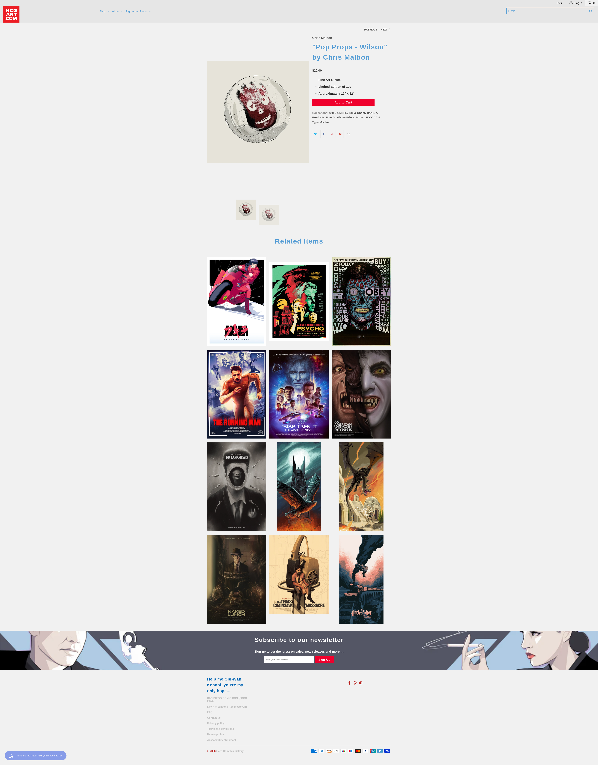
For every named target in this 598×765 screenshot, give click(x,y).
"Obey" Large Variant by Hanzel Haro (361, 301)
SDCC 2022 (372, 117)
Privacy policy (216, 723)
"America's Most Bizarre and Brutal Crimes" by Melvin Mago (299, 574)
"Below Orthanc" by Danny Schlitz (299, 486)
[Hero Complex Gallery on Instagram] (361, 683)
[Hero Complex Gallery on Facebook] (349, 683)
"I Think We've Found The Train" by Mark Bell (361, 579)
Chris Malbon (322, 38)
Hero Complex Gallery (229, 751)
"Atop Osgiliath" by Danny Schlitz (361, 486)
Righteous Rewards (138, 11)
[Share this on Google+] (340, 134)
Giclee (324, 122)
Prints (360, 117)
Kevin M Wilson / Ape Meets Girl (227, 706)
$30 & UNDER (338, 113)
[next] (303, 111)
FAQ (209, 712)
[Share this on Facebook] (323, 134)
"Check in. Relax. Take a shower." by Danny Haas (299, 301)
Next (384, 29)
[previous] (212, 111)
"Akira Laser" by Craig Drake (236, 301)
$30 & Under (357, 113)
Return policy (215, 734)
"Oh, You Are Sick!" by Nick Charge (236, 486)
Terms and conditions (220, 728)
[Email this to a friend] (348, 134)
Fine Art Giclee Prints (340, 117)
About (116, 11)
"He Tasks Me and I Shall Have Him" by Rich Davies (299, 394)
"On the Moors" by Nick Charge (361, 394)
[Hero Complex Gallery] (49, 14)
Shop (103, 11)
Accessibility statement (221, 740)
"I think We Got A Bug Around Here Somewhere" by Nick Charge (236, 579)
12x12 (370, 113)
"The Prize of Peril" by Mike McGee (236, 394)
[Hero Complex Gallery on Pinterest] (355, 683)
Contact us (214, 717)
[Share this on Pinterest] (332, 134)
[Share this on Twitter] (315, 134)
